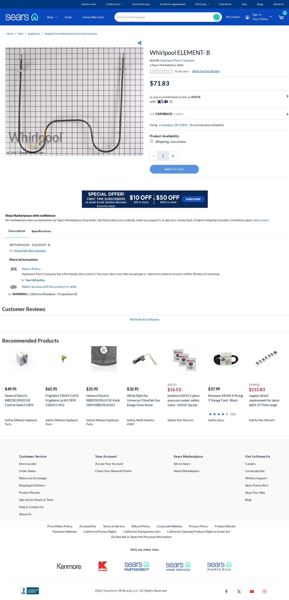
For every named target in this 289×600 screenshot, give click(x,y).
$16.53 (174, 389)
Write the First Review (206, 71)
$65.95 (51, 389)
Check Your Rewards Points (113, 471)
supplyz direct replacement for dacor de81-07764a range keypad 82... (264, 400)
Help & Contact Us (31, 507)
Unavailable (178, 141)
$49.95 (11, 389)
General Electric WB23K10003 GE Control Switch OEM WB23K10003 (19, 400)
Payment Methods (65, 531)
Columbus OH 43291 (173, 125)
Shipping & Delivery (32, 485)
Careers (250, 463)
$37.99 (214, 389)
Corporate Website (169, 526)
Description (16, 231)
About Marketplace (186, 471)
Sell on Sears (182, 463)
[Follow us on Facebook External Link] (226, 591)
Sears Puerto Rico (256, 485)
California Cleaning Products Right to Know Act (198, 531)
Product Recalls (29, 492)
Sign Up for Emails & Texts (36, 499)
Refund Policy (141, 526)
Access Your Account (109, 463)
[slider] (218, 412)
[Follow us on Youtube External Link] (252, 591)
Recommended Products (30, 341)
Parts (20, 33)
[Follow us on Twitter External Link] (239, 591)
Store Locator (28, 463)
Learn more (260, 220)
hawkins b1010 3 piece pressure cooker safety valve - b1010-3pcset (184, 400)
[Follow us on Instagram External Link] (264, 591)
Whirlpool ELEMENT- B (180, 52)
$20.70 (172, 384)
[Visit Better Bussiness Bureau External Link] (29, 590)
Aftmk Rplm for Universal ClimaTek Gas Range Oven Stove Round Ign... (143, 400)
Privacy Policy (198, 526)
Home (10, 33)
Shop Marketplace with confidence (30, 215)
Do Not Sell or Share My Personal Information (141, 537)
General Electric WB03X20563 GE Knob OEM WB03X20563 (103, 400)
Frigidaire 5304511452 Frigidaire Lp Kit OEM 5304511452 (62, 400)
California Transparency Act (141, 531)
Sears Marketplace (188, 456)
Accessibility (87, 526)
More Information (23, 259)
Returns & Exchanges (33, 478)
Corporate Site (254, 471)
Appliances (34, 33)
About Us (25, 514)
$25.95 (92, 389)
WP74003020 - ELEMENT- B (30, 245)
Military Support (256, 478)
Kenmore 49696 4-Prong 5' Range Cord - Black (225, 398)
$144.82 (254, 384)
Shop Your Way (255, 492)
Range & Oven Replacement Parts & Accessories (71, 33)
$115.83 (257, 389)
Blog (248, 499)
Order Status (27, 471)
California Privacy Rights (100, 531)
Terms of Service (114, 526)
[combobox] (168, 17)
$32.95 (133, 389)
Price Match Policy (59, 526)
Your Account (106, 456)
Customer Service (33, 456)
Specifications (41, 231)
